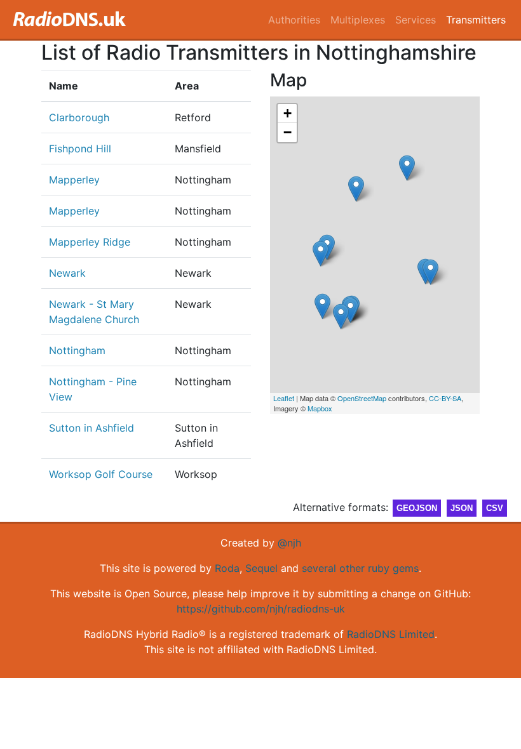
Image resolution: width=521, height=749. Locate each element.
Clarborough (79, 117)
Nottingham (77, 350)
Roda (227, 568)
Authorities (294, 19)
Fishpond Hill (80, 148)
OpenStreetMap (361, 398)
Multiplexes (357, 19)
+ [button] (287, 113)
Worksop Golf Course (100, 474)
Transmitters (476, 19)
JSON (461, 508)
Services (415, 19)
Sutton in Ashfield (91, 427)
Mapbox (320, 408)
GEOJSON (416, 508)
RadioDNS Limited (391, 634)
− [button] (287, 132)
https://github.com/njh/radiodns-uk (261, 608)
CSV (494, 508)
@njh (289, 542)
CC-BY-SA (445, 398)
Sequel (261, 568)
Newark (67, 273)
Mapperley (74, 179)
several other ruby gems (360, 568)
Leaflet (283, 398)
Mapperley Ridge (89, 241)
